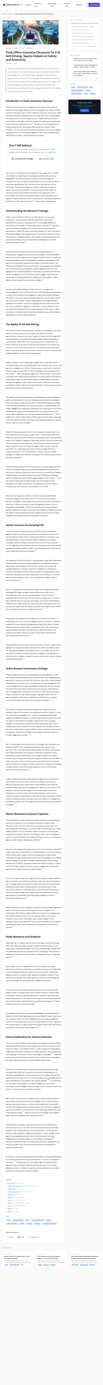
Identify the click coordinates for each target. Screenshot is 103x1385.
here (9, 1206)
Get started (94, 5)
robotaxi (37, 1223)
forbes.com (11, 1189)
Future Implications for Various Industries (84, 46)
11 (53, 1138)
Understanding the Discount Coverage (83, 26)
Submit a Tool (38, 5)
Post (11, 1237)
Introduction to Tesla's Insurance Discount (85, 23)
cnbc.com (11, 1194)
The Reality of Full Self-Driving (80, 30)
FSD (27, 1220)
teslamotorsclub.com (15, 1186)
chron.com (10, 1183)
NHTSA (48, 1220)
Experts (28, 5)
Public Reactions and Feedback (81, 43)
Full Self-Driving (18, 1220)
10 (48, 1080)
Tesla (8, 1220)
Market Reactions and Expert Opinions (83, 39)
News (11, 14)
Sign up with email (46, 159)
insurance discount (37, 1220)
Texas (22, 1223)
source (10, 1197)
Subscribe (84, 110)
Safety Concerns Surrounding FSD (82, 33)
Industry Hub (67, 5)
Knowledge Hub (52, 5)
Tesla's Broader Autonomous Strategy (83, 36)
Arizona (29, 1223)
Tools (20, 5)
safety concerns (12, 1223)
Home (4, 14)
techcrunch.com (13, 1192)
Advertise (79, 5)
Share (22, 1237)
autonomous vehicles (49, 1223)
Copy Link (35, 1237)
